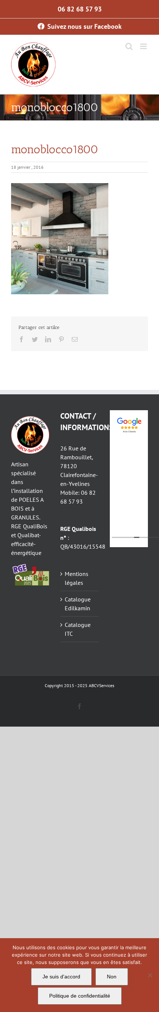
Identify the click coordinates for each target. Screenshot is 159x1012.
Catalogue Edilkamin (78, 604)
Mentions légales (76, 578)
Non (111, 977)
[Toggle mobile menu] (144, 46)
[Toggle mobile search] (129, 46)
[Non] (149, 975)
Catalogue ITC (78, 629)
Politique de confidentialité (79, 996)
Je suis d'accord (61, 977)
